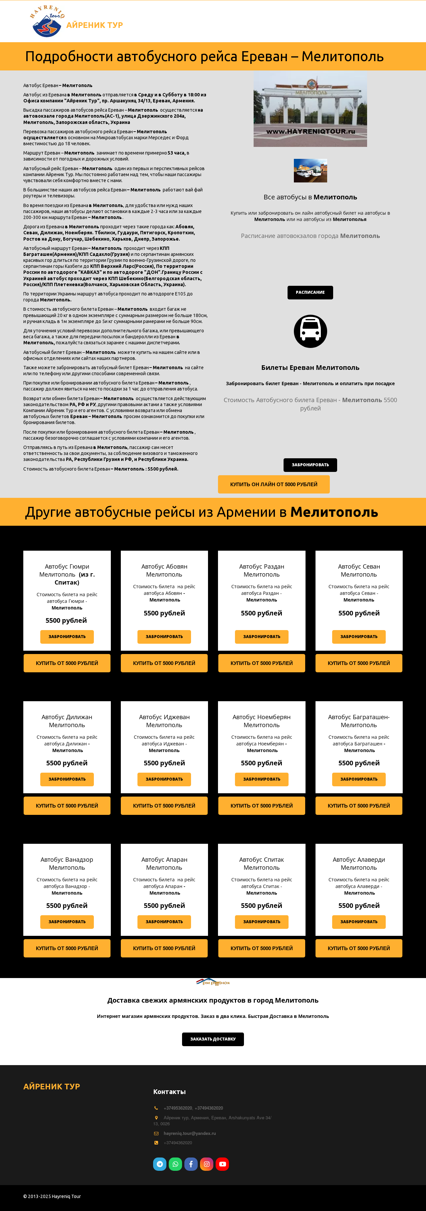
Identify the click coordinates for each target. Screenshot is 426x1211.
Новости (134, 15)
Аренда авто (275, 15)
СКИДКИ (233, 15)
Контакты (92, 15)
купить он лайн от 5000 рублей (274, 484)
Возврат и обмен (185, 15)
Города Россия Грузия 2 (340, 15)
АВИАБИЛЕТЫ (47, 15)
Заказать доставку (213, 1039)
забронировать (310, 465)
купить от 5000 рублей (67, 663)
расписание (310, 292)
